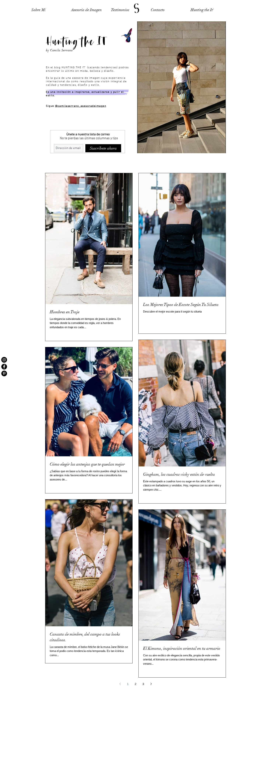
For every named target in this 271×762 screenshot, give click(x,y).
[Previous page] (120, 684)
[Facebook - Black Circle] (4, 366)
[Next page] (151, 684)
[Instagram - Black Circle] (4, 360)
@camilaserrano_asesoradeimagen (80, 106)
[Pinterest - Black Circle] (4, 373)
